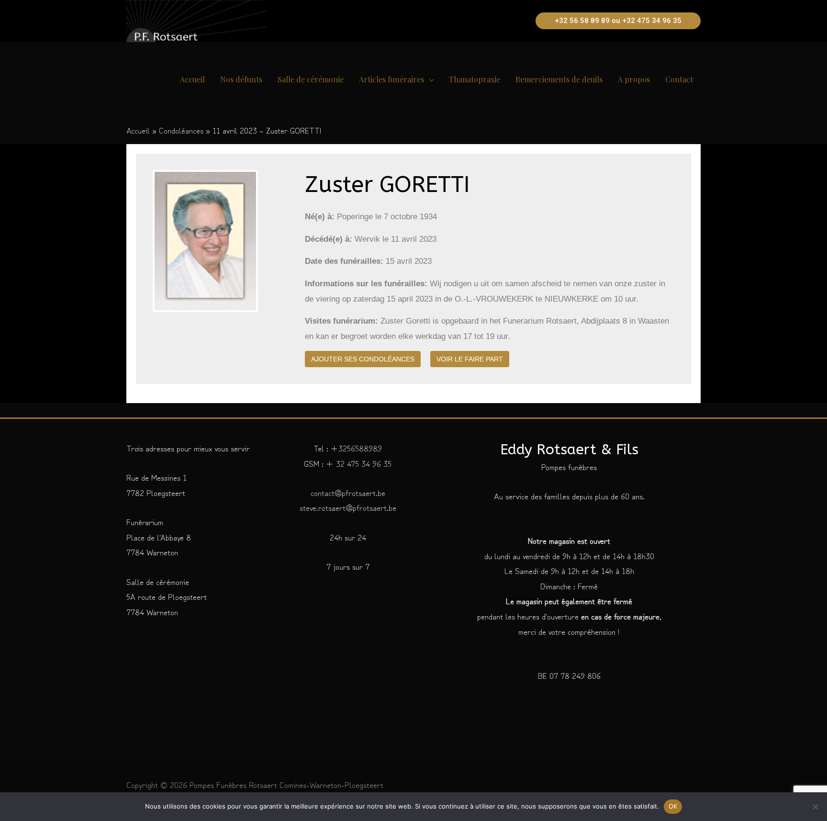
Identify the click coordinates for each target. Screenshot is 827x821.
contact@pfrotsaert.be (348, 492)
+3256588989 (356, 448)
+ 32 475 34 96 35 (357, 463)
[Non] (815, 806)
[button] (618, 20)
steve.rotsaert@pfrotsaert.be (348, 507)
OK (673, 806)
